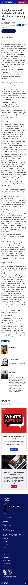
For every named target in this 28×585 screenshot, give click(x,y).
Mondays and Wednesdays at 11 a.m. (14, 437)
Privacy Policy (6, 541)
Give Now (22, 2)
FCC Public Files (6, 563)
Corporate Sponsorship (8, 554)
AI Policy (5, 547)
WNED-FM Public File (7, 570)
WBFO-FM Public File (7, 572)
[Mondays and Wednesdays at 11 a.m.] (14, 420)
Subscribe (14, 487)
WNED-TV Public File (7, 569)
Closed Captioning (7, 557)
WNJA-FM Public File (7, 571)
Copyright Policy (6, 544)
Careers (4, 551)
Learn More (14, 449)
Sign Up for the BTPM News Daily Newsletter (14, 473)
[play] (2, 583)
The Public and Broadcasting (9, 576)
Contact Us (5, 538)
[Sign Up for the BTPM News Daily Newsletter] (14, 462)
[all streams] (26, 583)
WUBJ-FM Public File (7, 574)
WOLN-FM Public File (7, 573)
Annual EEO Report (7, 560)
